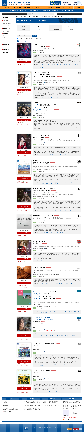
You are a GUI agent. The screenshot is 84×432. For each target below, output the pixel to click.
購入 (70, 7)
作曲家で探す (6, 33)
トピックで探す (6, 47)
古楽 (59, 10)
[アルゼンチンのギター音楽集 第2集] (24, 350)
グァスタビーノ (57, 16)
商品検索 (29, 13)
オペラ (27, 10)
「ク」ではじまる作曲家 (45, 16)
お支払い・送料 (28, 7)
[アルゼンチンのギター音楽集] (24, 377)
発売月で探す (6, 52)
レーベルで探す (6, 49)
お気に (64, 7)
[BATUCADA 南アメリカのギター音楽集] (24, 167)
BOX (49, 10)
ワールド (65, 10)
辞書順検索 (5, 35)
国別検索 (5, 39)
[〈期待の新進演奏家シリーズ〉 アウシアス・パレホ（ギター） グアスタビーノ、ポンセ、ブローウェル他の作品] (24, 79)
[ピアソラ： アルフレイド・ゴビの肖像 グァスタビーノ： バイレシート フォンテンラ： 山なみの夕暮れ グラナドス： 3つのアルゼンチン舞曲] (24, 297)
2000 (41, 26)
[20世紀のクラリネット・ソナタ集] (24, 221)
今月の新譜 (13, 10)
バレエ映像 (21, 10)
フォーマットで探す (7, 41)
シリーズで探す (6, 44)
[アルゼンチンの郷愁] (24, 272)
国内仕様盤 (33, 10)
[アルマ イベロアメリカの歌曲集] (24, 50)
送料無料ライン (41, 7)
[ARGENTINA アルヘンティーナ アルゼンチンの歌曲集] (24, 141)
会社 (19, 7)
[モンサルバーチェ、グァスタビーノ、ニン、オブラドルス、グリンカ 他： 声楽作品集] (24, 324)
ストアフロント (6, 17)
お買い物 (51, 7)
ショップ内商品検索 (7, 23)
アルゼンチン (71, 26)
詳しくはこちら (7, 411)
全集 (45, 10)
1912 (38, 26)
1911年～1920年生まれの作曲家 (34, 16)
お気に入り (69, 429)
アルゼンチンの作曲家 (23, 16)
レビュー (13, 7)
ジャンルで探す (6, 31)
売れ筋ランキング (7, 28)
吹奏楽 (54, 10)
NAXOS (71, 10)
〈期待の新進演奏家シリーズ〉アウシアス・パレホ (47, 74)
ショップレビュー (68, 419)
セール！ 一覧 (6, 25)
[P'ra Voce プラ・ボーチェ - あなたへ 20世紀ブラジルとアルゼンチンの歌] (24, 195)
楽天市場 (77, 7)
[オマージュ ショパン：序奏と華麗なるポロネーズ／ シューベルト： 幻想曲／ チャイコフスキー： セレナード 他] (24, 109)
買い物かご (75, 429)
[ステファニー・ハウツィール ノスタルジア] (24, 247)
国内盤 (40, 10)
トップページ (6, 7)
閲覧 (58, 7)
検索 (55, 13)
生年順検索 (5, 37)
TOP (17, 16)
